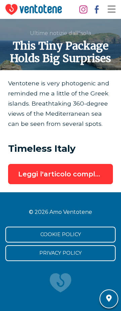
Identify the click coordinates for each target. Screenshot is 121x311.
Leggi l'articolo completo (62, 174)
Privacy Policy (60, 253)
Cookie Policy (60, 234)
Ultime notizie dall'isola (60, 33)
